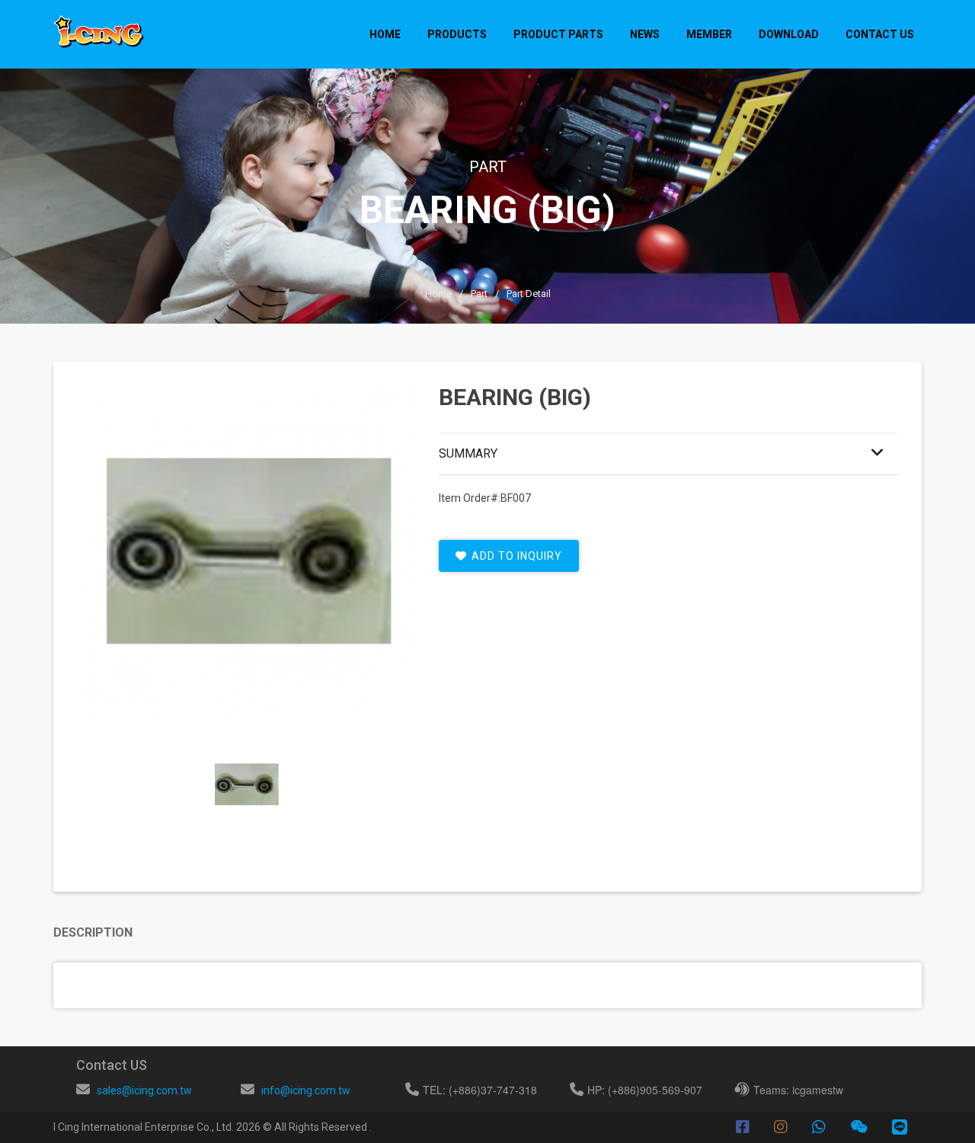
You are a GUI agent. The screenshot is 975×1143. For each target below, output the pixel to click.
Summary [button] (468, 453)
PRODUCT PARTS (558, 34)
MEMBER (709, 34)
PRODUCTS (457, 34)
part (479, 293)
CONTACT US (880, 34)
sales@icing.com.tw (144, 1090)
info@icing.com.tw (305, 1090)
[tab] (246, 785)
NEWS (645, 34)
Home (385, 34)
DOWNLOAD (789, 34)
